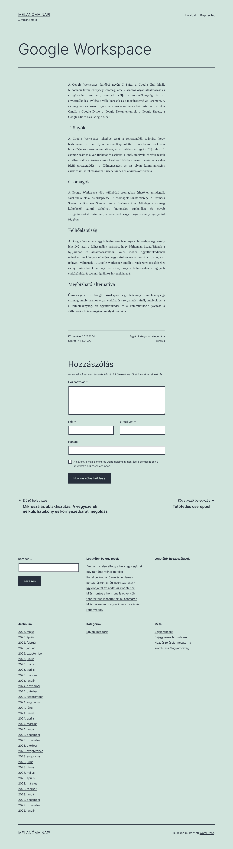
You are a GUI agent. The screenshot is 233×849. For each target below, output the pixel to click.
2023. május (26, 772)
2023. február (27, 789)
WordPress (207, 833)
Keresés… (25, 559)
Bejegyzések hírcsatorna (171, 637)
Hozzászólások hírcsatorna (173, 642)
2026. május (26, 631)
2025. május (26, 664)
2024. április (26, 718)
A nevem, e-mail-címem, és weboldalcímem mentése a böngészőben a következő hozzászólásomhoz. (116, 464)
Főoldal (190, 15)
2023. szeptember (30, 751)
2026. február (27, 642)
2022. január (26, 810)
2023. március (27, 783)
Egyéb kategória (140, 336)
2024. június (26, 713)
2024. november (29, 686)
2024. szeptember (30, 696)
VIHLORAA (84, 340)
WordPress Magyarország (172, 648)
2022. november (29, 805)
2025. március (27, 675)
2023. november (29, 740)
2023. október (27, 745)
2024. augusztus (29, 702)
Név (72, 421)
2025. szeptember (30, 653)
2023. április (26, 778)
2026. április (26, 637)
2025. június (26, 659)
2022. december (29, 799)
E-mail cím (128, 421)
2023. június (26, 767)
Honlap (73, 441)
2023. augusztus (29, 756)
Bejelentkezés (164, 631)
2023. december (29, 734)
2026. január (26, 648)
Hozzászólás (78, 382)
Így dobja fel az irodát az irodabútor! (110, 588)
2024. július (25, 707)
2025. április (26, 669)
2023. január (26, 794)
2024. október (27, 691)
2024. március (27, 724)
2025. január (26, 680)
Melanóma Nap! (34, 14)
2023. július (25, 762)
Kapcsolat (207, 15)
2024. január (26, 729)
